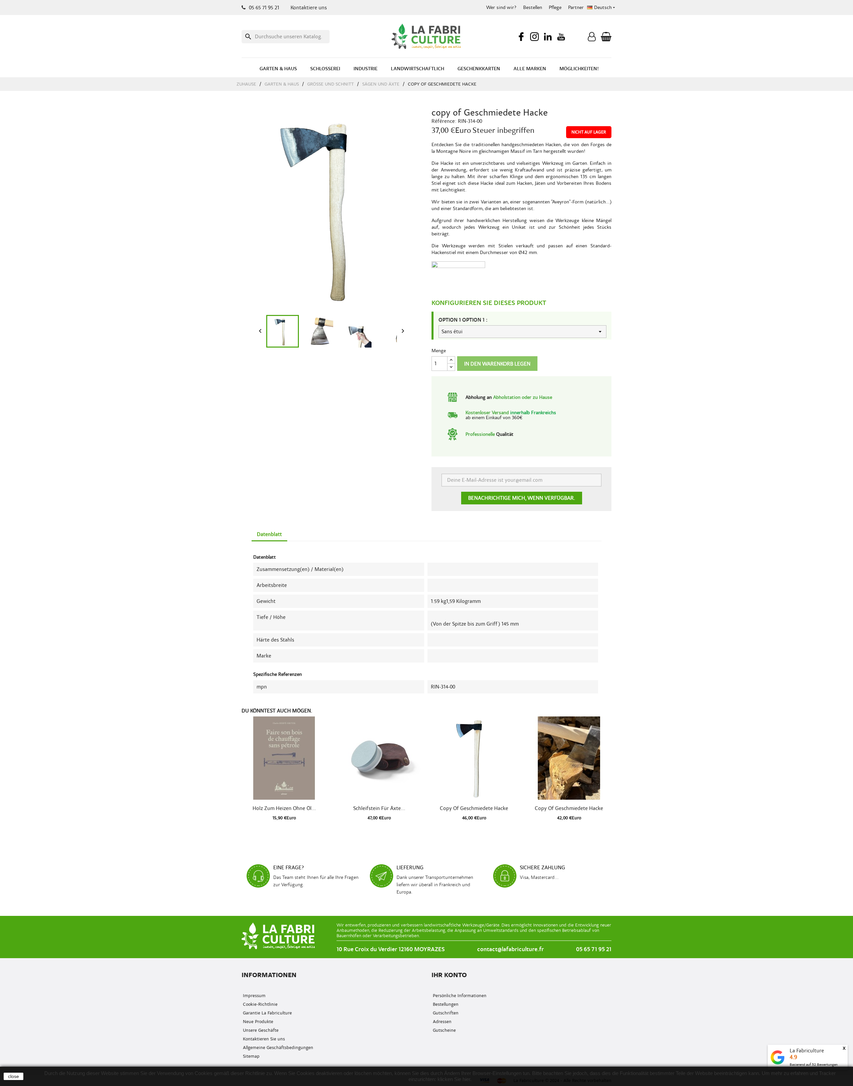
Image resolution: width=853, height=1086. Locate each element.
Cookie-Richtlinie (260, 1004)
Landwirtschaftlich (417, 69)
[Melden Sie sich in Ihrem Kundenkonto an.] (592, 38)
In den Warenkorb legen (497, 364)
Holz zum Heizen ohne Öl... (284, 808)
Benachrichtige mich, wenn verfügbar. (521, 498)
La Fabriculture (807, 1050)
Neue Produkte (257, 1021)
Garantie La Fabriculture (267, 1013)
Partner (576, 7)
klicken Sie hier (453, 1079)
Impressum (254, 995)
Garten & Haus (278, 69)
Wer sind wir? (501, 7)
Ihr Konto (449, 975)
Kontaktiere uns (309, 7)
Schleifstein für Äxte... (379, 808)
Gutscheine (443, 1030)
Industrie (366, 69)
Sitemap (251, 1056)
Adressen (441, 1021)
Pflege (555, 7)
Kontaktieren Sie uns (263, 1039)
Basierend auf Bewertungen (814, 1064)
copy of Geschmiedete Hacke (474, 808)
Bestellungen (444, 1004)
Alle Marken (529, 69)
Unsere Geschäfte (260, 1030)
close (13, 1076)
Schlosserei (325, 69)
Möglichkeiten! (579, 69)
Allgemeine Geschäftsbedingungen (277, 1047)
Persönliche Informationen (458, 995)
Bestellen (532, 7)
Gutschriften (444, 1013)
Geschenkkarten (478, 69)
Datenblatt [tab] (269, 534)
